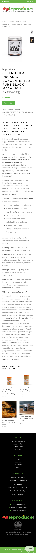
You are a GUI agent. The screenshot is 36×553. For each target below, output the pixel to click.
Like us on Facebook (18, 504)
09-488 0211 (20, 494)
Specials (18, 462)
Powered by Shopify (27, 552)
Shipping (18, 449)
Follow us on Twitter (18, 510)
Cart (32, 1)
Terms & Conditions (18, 441)
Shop (17, 467)
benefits (25, 147)
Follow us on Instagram (18, 507)
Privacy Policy (18, 444)
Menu (6, 1)
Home (4, 22)
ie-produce (13, 549)
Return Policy (18, 446)
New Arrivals (18, 464)
